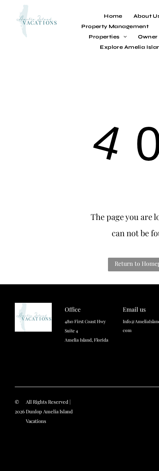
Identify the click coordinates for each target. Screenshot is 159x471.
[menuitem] (113, 16)
